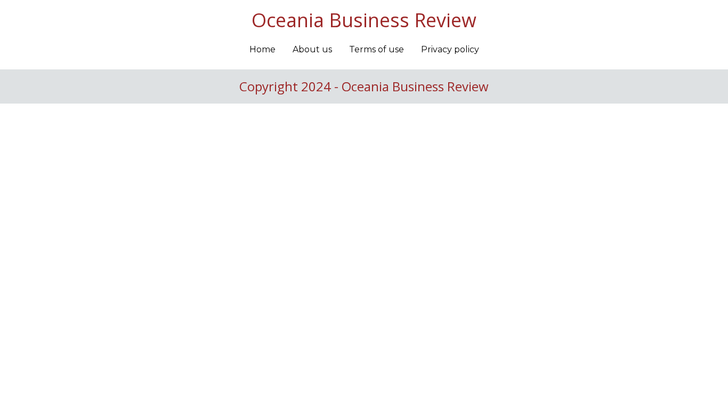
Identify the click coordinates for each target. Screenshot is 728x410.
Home (262, 49)
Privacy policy (450, 49)
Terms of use (376, 49)
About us (312, 49)
